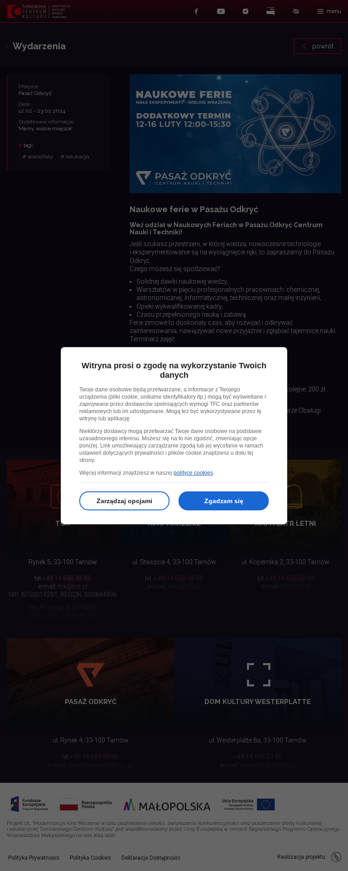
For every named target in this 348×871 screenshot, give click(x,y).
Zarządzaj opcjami (124, 501)
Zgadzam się (223, 501)
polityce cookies (193, 473)
